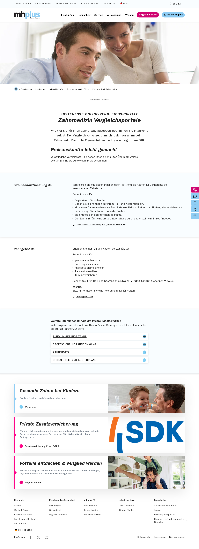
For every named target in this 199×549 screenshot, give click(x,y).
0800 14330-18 (143, 281)
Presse (157, 510)
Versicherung (114, 15)
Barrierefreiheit (177, 537)
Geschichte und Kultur (165, 506)
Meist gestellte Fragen (26, 519)
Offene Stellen (126, 510)
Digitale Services (58, 515)
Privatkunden (23, 4)
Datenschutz (143, 537)
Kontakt (18, 506)
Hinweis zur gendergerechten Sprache (169, 521)
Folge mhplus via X (38, 537)
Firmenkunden (43, 4)
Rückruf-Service (22, 510)
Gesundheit (84, 15)
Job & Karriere (89, 4)
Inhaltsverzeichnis (99, 100)
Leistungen (67, 15)
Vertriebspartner (66, 4)
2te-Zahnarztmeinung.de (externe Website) (101, 225)
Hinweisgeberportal (164, 515)
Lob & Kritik (20, 524)
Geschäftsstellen (23, 515)
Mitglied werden (148, 15)
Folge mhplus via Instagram (46, 537)
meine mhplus (175, 15)
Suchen (177, 4)
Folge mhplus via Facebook (30, 537)
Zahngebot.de (84, 297)
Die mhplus (109, 4)
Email (170, 281)
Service (98, 15)
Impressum (159, 537)
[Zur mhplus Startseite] (27, 15)
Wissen (129, 15)
